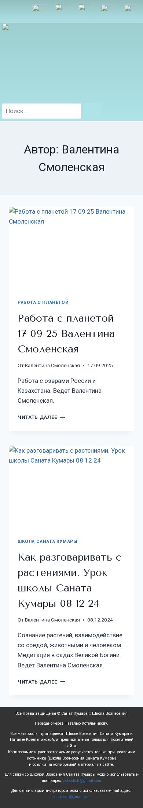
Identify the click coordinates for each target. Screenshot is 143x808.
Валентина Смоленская (52, 365)
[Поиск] (92, 111)
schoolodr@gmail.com (82, 780)
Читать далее (41, 417)
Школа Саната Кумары (47, 541)
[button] (14, 11)
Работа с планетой (43, 302)
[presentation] (71, 248)
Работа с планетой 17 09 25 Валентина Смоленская (66, 333)
